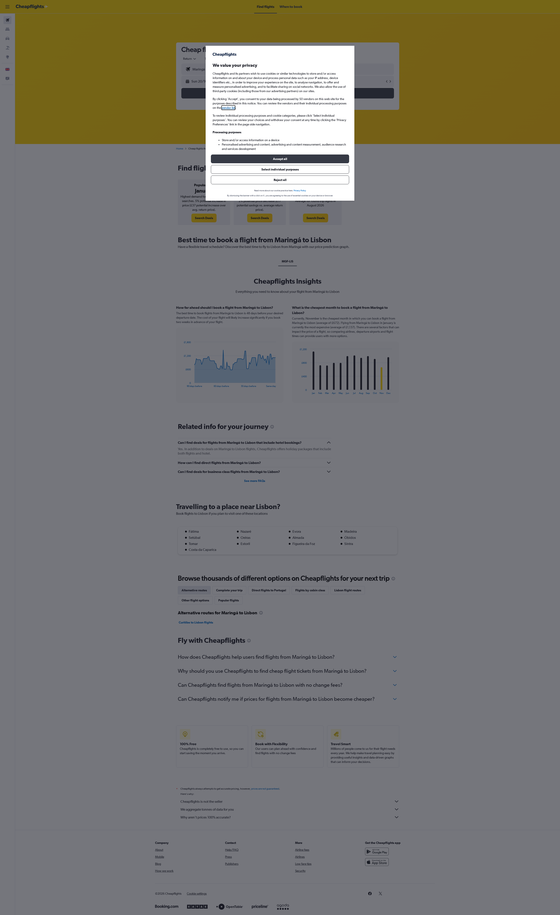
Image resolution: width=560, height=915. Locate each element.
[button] (280, 159)
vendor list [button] (228, 107)
